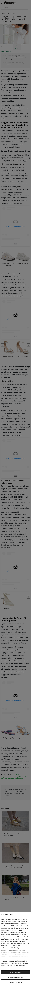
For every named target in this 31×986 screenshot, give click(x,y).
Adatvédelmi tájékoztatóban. (19, 965)
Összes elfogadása (15, 972)
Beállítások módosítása (16, 982)
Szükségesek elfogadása (15, 977)
